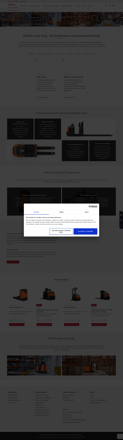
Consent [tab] (36, 212)
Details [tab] (61, 212)
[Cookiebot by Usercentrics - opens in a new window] (90, 206)
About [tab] (86, 212)
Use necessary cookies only (61, 231)
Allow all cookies (85, 231)
